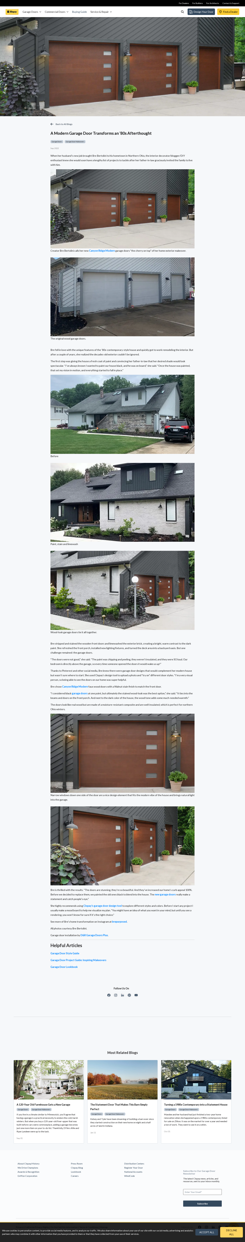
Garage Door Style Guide (64, 953)
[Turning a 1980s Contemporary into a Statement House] (196, 1079)
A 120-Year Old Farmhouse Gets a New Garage (43, 1104)
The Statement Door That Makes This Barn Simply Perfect (119, 1107)
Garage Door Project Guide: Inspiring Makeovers (78, 960)
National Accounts (133, 1171)
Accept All (206, 1232)
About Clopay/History (28, 1163)
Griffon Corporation (27, 1175)
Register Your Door (133, 1167)
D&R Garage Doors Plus (94, 935)
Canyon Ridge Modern (102, 250)
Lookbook (76, 1171)
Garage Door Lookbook (64, 966)
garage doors (80, 693)
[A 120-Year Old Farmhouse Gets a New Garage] (49, 1079)
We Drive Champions (28, 1167)
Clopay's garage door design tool (102, 905)
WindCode (129, 1175)
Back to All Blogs (64, 124)
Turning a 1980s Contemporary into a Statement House (195, 1104)
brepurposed (119, 921)
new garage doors (165, 894)
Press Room (77, 1163)
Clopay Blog (77, 1167)
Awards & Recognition (28, 1171)
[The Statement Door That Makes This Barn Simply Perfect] (122, 1079)
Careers (75, 1175)
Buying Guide (79, 11)
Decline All (231, 1232)
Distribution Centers (134, 1163)
